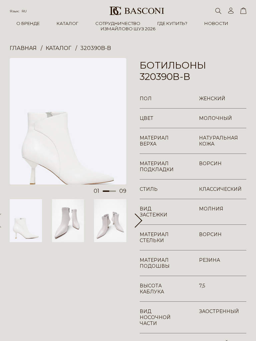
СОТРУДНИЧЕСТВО (117, 23)
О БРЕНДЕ (28, 23)
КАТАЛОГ (67, 23)
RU (24, 11)
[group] (68, 121)
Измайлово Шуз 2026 (128, 28)
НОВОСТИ (216, 23)
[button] (138, 220)
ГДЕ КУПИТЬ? (172, 23)
